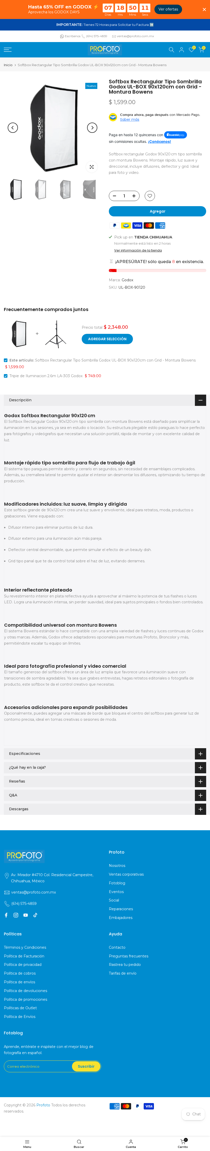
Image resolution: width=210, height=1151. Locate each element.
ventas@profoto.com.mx (135, 36)
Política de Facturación (24, 956)
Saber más (129, 119)
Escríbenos (72, 36)
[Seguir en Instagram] (16, 915)
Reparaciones (121, 909)
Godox (127, 280)
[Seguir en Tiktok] (35, 915)
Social (114, 900)
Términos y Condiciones (25, 947)
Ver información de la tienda (138, 250)
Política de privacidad (22, 964)
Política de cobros (20, 973)
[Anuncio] (105, 25)
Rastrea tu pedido (125, 964)
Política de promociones (25, 999)
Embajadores (120, 917)
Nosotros (117, 865)
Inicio (8, 65)
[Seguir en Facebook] (6, 915)
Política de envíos (19, 982)
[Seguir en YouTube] (25, 915)
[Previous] (13, 128)
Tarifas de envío (122, 973)
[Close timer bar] (204, 9)
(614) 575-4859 (96, 36)
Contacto (117, 947)
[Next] (92, 128)
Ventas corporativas (126, 874)
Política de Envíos (19, 1016)
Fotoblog (117, 883)
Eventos (116, 891)
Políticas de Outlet (20, 1008)
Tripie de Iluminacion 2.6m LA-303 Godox (45, 376)
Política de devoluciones (25, 990)
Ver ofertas (168, 9)
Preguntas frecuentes (128, 956)
